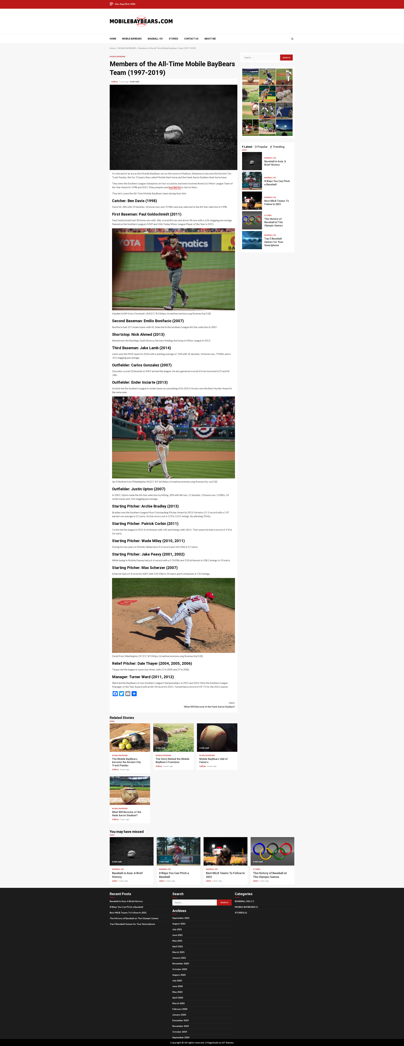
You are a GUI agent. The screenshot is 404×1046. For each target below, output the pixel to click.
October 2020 (179, 969)
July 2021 (177, 929)
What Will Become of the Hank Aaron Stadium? (209, 704)
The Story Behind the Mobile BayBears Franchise (173, 737)
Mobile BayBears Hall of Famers (217, 737)
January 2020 (179, 1014)
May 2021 (177, 940)
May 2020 (177, 992)
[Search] (292, 39)
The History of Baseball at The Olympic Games (252, 220)
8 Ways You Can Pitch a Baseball (252, 181)
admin (115, 881)
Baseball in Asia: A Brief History (252, 161)
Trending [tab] (278, 146)
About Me (210, 38)
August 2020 (178, 974)
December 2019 (180, 1020)
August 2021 (178, 923)
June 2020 (177, 986)
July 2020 (177, 980)
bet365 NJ (175, 187)
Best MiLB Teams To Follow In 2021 (252, 201)
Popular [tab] (262, 146)
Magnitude (212, 1042)
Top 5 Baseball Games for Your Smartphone (252, 240)
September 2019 (180, 1037)
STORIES (173, 38)
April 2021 (177, 946)
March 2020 (178, 1003)
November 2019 (180, 1026)
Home (113, 38)
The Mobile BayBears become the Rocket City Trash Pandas (130, 737)
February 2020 (179, 1009)
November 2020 (180, 963)
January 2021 (179, 957)
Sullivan (114, 81)
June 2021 (177, 935)
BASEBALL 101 (155, 38)
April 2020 (177, 997)
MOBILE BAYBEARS (132, 38)
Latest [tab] (247, 146)
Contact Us (191, 38)
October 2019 (179, 1031)
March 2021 (178, 952)
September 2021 (180, 918)
